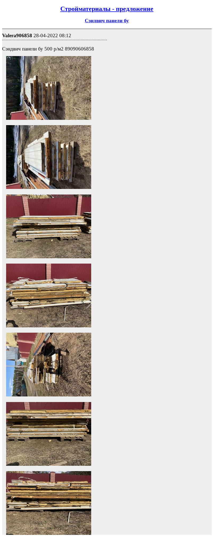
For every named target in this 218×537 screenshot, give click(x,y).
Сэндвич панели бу (107, 20)
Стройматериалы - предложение (106, 8)
